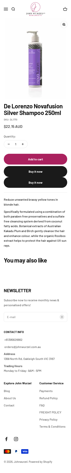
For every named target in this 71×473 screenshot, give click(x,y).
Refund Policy (48, 398)
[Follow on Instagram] (16, 439)
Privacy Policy (48, 419)
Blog (7, 391)
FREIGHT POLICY (50, 412)
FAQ (41, 405)
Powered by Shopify (40, 461)
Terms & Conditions (52, 426)
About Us (10, 398)
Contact (9, 405)
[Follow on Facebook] (6, 439)
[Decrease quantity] (8, 144)
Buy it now (36, 171)
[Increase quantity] (22, 144)
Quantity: (10, 136)
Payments (46, 391)
